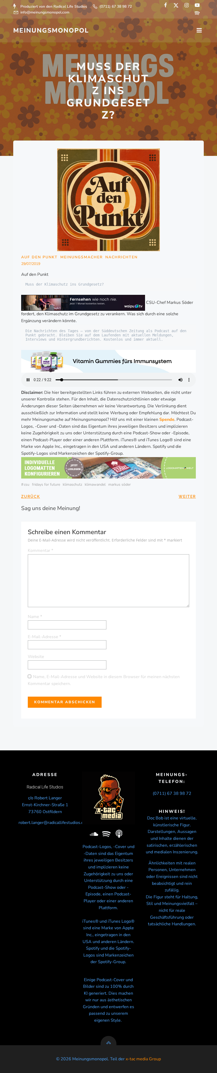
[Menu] (199, 30)
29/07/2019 (30, 263)
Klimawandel (95, 484)
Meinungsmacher (81, 257)
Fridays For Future (46, 484)
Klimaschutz (72, 484)
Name (35, 617)
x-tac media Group (143, 1059)
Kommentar (40, 550)
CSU (26, 484)
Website (36, 657)
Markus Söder (119, 484)
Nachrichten (121, 257)
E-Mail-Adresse (44, 637)
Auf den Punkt (39, 257)
